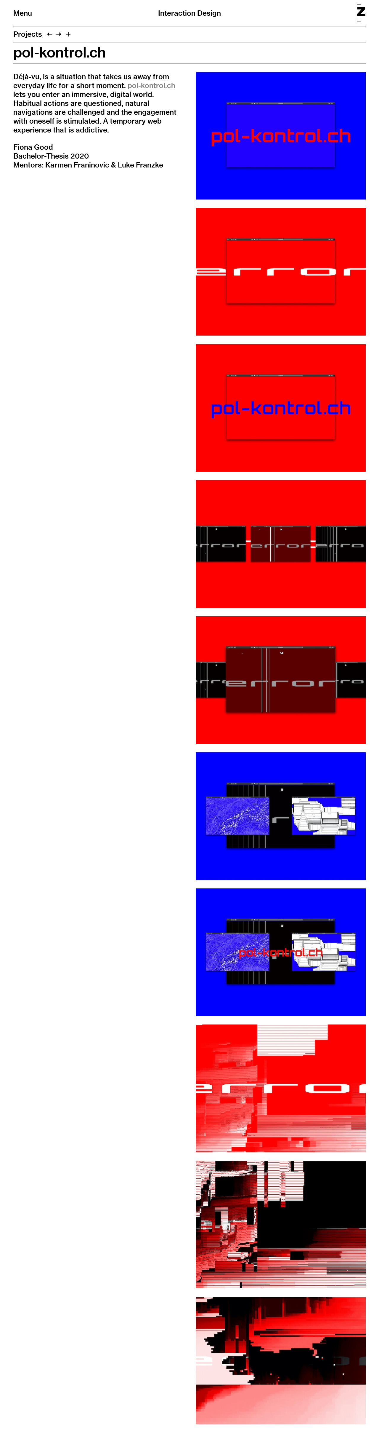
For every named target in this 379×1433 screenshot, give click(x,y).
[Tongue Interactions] (49, 34)
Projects (27, 34)
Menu (22, 13)
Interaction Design (189, 13)
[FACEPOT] (58, 34)
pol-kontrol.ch (151, 85)
